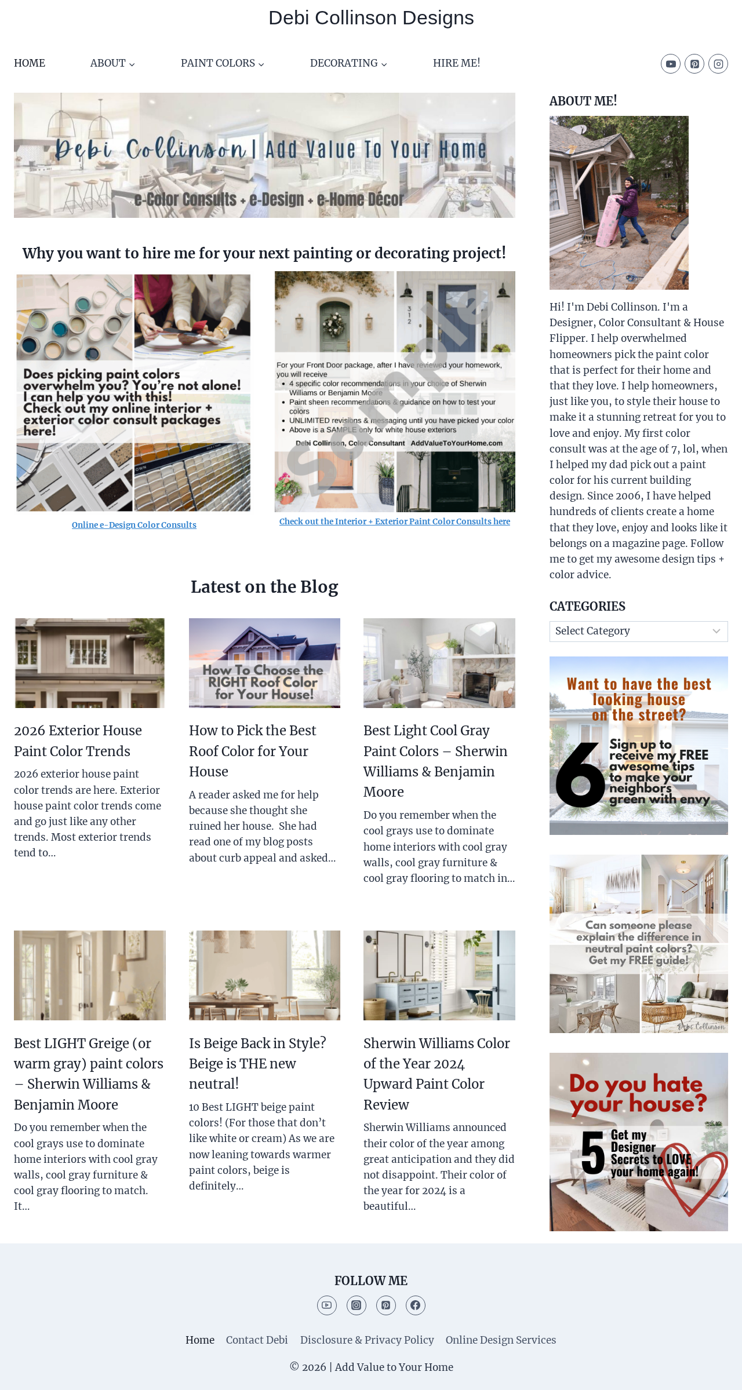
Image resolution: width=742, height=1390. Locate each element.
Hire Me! (457, 63)
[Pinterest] (694, 64)
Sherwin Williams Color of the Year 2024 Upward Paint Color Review (436, 1074)
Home (29, 63)
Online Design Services (501, 1340)
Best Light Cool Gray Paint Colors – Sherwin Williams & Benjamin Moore (435, 761)
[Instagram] (718, 64)
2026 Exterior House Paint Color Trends (78, 741)
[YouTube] (671, 64)
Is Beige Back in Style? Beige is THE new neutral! (257, 1064)
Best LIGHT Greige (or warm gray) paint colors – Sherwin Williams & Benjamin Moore (88, 1074)
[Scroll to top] (713, 1372)
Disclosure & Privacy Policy (367, 1340)
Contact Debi (257, 1340)
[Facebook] (415, 1305)
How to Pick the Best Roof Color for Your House (253, 751)
